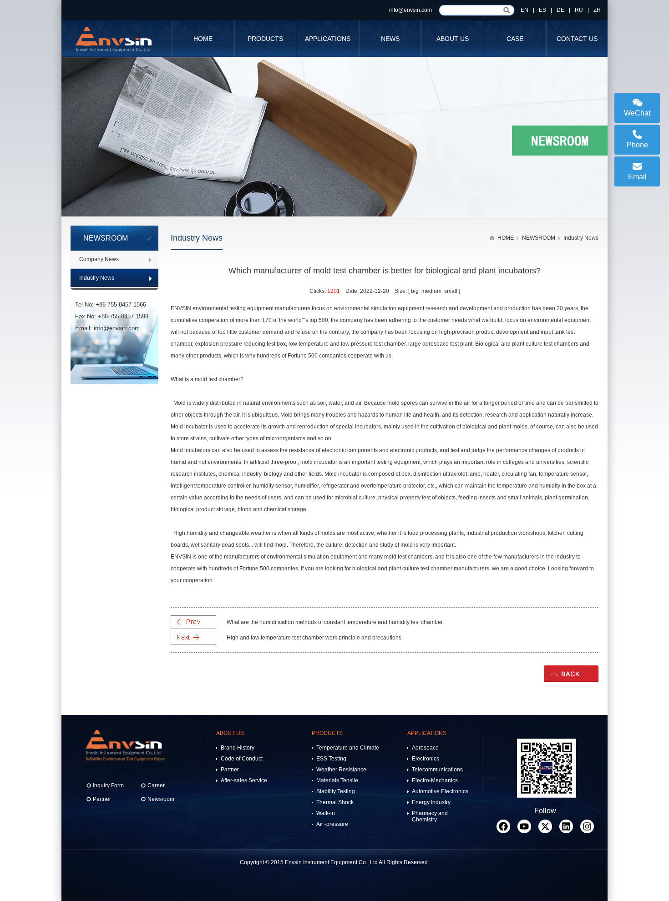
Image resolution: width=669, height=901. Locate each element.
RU (579, 10)
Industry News (96, 278)
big (415, 291)
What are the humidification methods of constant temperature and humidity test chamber (335, 622)
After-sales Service (244, 780)
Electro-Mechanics (435, 780)
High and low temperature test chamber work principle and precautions (314, 637)
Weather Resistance (341, 769)
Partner (102, 799)
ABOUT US (452, 38)
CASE (515, 38)
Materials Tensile (337, 780)
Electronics (425, 758)
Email (637, 177)
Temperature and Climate (347, 748)
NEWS (390, 38)
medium (431, 291)
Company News (99, 259)
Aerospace (425, 748)
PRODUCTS (265, 38)
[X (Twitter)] (545, 826)
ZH (597, 10)
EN (524, 10)
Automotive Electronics (440, 791)
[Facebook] (503, 826)
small (450, 291)
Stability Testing (335, 791)
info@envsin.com (410, 10)
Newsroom (160, 799)
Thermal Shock (335, 802)
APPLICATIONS (327, 38)
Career (156, 785)
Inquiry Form (108, 785)
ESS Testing (331, 758)
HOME (203, 38)
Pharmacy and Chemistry (430, 816)
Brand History (237, 748)
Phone (637, 145)
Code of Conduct (242, 758)
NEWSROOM (538, 238)
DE (560, 10)
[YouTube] (524, 826)
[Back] (571, 680)
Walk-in (325, 813)
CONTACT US (577, 38)
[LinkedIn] (566, 826)
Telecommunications (437, 769)
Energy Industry (431, 802)
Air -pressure (332, 824)
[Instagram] (587, 826)
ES (542, 10)
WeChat (637, 113)
